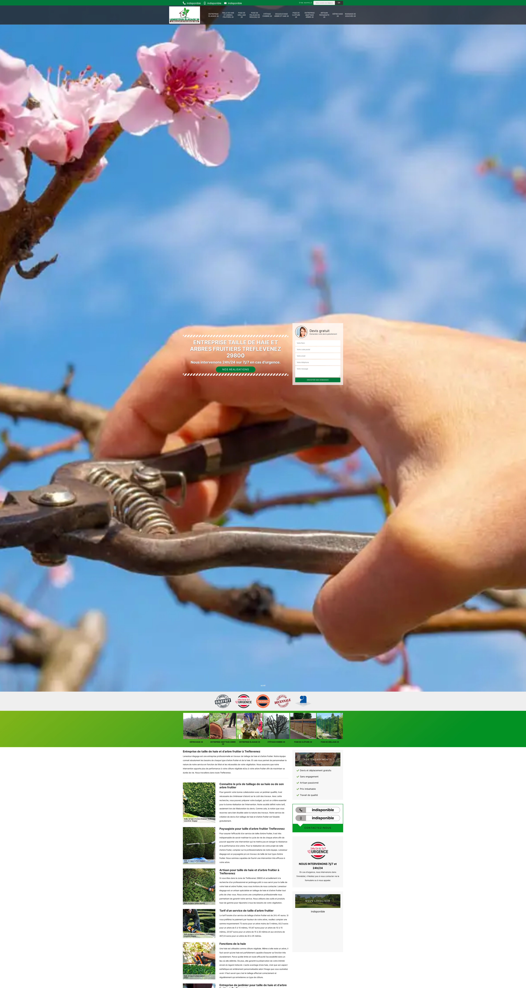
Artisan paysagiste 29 (324, 15)
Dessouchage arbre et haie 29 (281, 15)
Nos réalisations (235, 369)
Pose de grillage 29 (242, 15)
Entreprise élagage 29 (213, 15)
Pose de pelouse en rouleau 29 (255, 15)
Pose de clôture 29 (296, 15)
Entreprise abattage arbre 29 (310, 15)
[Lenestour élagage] (184, 15)
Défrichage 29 (337, 15)
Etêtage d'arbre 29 (267, 15)
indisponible (193, 3)
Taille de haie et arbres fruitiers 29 (228, 15)
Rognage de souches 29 (350, 15)
